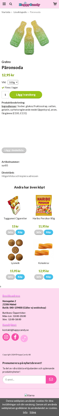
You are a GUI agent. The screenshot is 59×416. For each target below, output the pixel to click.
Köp (20, 232)
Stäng (33, 412)
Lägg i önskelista (14, 150)
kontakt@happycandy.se (15, 329)
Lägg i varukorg (26, 94)
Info (10, 232)
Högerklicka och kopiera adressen (20, 176)
